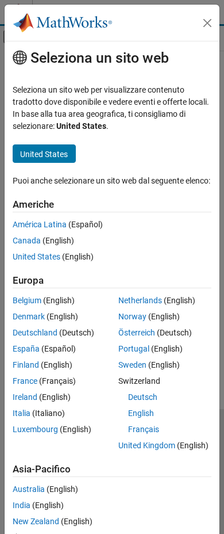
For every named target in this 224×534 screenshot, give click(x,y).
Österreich (136, 332)
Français (143, 429)
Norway (132, 316)
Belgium (27, 300)
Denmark (29, 316)
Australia (29, 489)
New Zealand (36, 521)
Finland (26, 364)
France (25, 381)
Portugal (133, 348)
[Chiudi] (207, 23)
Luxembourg (35, 429)
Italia (21, 413)
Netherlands (140, 300)
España (26, 348)
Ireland (25, 397)
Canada (27, 240)
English (141, 413)
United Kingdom (146, 445)
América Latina (40, 224)
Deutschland (35, 332)
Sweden (132, 364)
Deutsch (142, 397)
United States (36, 256)
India (21, 505)
